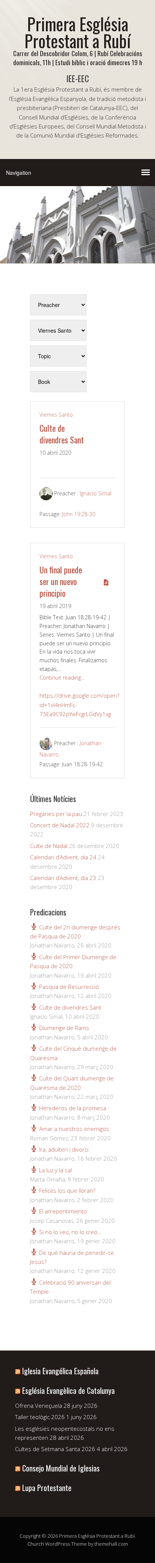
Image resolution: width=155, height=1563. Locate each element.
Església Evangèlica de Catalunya (68, 1390)
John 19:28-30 (78, 514)
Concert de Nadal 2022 (60, 825)
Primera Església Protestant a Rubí (77, 32)
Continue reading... (62, 677)
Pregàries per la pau (56, 813)
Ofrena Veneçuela (38, 1405)
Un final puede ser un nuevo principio (61, 581)
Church (35, 1543)
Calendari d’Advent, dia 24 (63, 857)
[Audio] (104, 580)
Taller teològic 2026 (40, 1417)
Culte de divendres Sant (62, 434)
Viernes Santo (56, 414)
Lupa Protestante (46, 1487)
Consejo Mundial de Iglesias (61, 1468)
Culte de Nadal (48, 845)
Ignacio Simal (95, 493)
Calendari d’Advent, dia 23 (63, 878)
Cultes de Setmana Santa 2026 (55, 1449)
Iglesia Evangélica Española (60, 1371)
